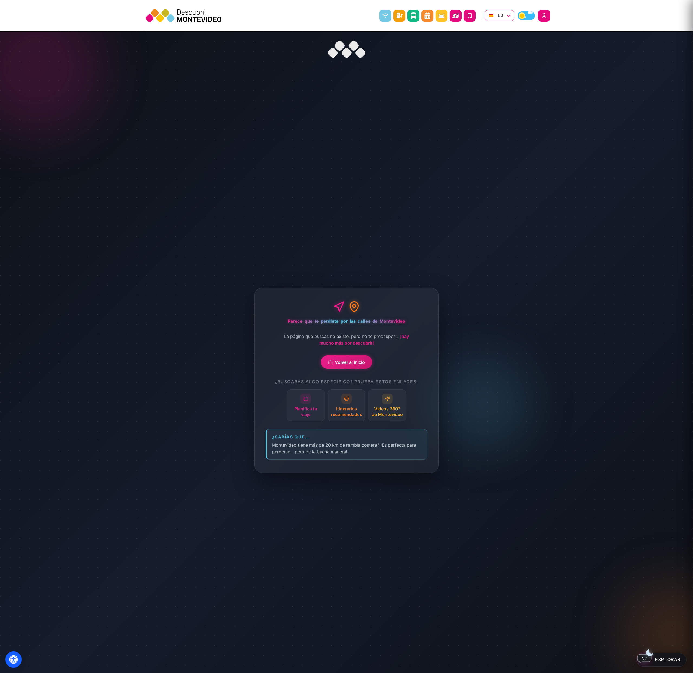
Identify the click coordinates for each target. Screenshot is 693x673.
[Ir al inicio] (346, 49)
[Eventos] (441, 16)
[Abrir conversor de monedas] (456, 16)
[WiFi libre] (385, 16)
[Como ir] (413, 16)
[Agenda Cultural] (427, 16)
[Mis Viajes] (470, 16)
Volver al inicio (350, 362)
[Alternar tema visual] (526, 15)
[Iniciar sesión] (544, 16)
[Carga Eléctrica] (399, 16)
